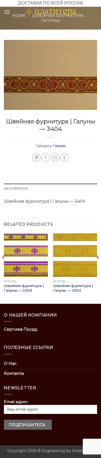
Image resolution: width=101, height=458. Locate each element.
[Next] (97, 267)
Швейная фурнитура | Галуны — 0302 (73, 288)
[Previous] (3, 267)
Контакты (14, 373)
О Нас (10, 363)
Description (16, 189)
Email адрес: (16, 401)
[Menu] (7, 11)
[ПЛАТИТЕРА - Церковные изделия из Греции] (50, 11)
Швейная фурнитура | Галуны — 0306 (24, 288)
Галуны (59, 146)
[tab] (50, 189)
